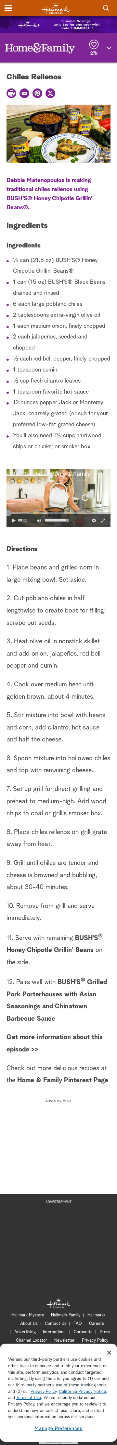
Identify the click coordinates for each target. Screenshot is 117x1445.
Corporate (83, 1332)
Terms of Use (28, 1398)
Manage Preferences (58, 1428)
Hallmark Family (65, 1315)
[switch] (39, 520)
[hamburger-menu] (8, 8)
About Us (29, 1324)
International (55, 1332)
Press (105, 1332)
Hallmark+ (96, 1315)
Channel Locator (31, 1340)
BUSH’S (86, 938)
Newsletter (64, 1340)
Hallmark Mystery (27, 1315)
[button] (32, 497)
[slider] (58, 512)
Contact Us (55, 1324)
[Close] (109, 1352)
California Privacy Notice (82, 1392)
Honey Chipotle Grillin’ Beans (50, 950)
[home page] (56, 8)
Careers (96, 1324)
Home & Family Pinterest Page (62, 1080)
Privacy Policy (95, 1340)
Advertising (25, 1332)
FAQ (77, 1324)
